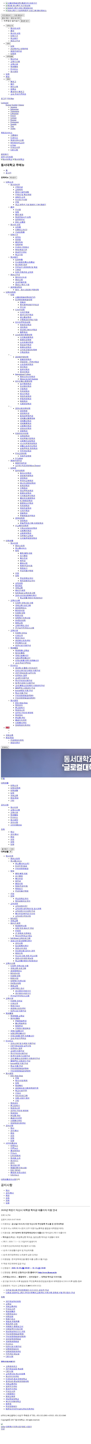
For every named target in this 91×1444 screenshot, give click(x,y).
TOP (3, 1429)
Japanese (13, 107)
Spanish (13, 124)
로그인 (8, 173)
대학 (8, 43)
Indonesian (14, 109)
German (13, 118)
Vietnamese (14, 111)
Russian (13, 120)
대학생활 (10, 56)
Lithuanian (14, 114)
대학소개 (10, 26)
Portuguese (14, 122)
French (13, 116)
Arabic (13, 129)
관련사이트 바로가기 (8, 1361)
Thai (12, 126)
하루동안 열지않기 (11, 21)
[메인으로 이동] (3, 779)
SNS (8, 79)
